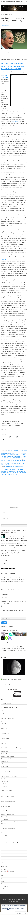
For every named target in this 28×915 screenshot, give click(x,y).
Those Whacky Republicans (18, 462)
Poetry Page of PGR (5, 771)
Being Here (14, 451)
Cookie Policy (7, 909)
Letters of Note (4, 763)
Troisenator (3, 741)
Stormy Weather (20, 460)
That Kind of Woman (6, 736)
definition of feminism (8, 468)
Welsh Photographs (5, 806)
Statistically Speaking (8, 460)
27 (13, 858)
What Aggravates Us (7, 463)
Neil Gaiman (4, 728)
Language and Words (20, 456)
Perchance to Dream (5, 521)
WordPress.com (4, 888)
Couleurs (3, 713)
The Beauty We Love (5, 773)
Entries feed (4, 883)
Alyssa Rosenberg (7, 72)
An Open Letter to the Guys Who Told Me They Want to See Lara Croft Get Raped (12, 66)
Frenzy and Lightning (6, 703)
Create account (4, 878)
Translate (11, 871)
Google (18, 468)
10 (2, 852)
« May (2, 862)
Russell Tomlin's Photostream (8, 801)
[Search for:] (14, 525)
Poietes (3, 459)
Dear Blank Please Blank (6, 753)
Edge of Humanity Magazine (7, 758)
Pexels (2, 799)
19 (9, 855)
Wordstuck (3, 783)
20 (13, 855)
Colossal (3, 794)
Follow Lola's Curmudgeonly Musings (12, 610)
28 (17, 858)
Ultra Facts (3, 743)
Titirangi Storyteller (5, 781)
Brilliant (3, 711)
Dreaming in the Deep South (7, 718)
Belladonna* (4, 816)
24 (2, 858)
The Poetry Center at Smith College (9, 776)
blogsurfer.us (5, 453)
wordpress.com (18, 463)
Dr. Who (3, 716)
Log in (2, 881)
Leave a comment (5, 25)
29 (21, 858)
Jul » (6, 862)
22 (21, 855)
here (25, 552)
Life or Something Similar (9, 457)
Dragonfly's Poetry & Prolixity (7, 756)
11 (6, 852)
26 (9, 858)
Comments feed (4, 886)
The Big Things (5, 462)
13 (13, 852)
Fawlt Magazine (4, 819)
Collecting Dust (4, 518)
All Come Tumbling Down (15, 450)
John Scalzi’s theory (7, 259)
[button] (14, 39)
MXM (2, 726)
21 (17, 855)
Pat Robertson (11, 471)
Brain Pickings (4, 751)
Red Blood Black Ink (5, 731)
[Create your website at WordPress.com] (14, 1)
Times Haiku (4, 778)
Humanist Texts (4, 761)
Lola (10, 469)
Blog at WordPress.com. (8, 899)
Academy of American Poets (7, 814)
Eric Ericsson (15, 121)
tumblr (9, 472)
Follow (4, 622)
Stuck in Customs (5, 804)
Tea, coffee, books (5, 733)
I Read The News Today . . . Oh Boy (15, 454)
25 (6, 858)
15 (21, 852)
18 (6, 855)
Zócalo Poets (4, 786)
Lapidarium (3, 723)
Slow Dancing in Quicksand (14, 459)
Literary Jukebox (4, 766)
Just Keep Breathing (7, 456)
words (24, 472)
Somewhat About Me (6, 516)
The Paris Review (5, 738)
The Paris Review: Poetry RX (7, 826)
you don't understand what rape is (11, 474)
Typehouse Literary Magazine (8, 828)
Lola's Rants (21, 457)
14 (17, 852)
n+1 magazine (4, 768)
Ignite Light (3, 721)
